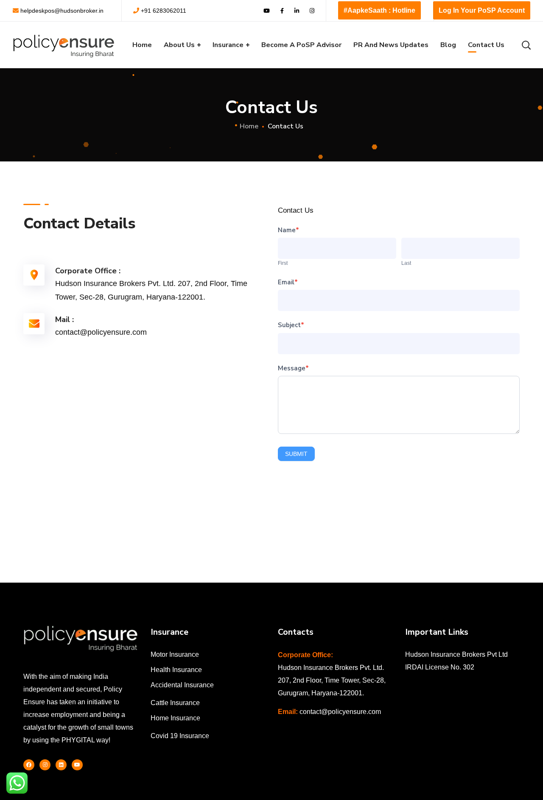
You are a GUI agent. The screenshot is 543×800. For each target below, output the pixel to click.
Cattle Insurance (175, 702)
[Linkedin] (61, 764)
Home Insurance (175, 718)
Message (293, 368)
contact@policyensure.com (340, 711)
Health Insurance (176, 669)
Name (288, 230)
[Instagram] (44, 764)
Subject (291, 325)
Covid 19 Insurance (180, 735)
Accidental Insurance (182, 685)
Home (249, 126)
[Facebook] (28, 764)
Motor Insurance (175, 654)
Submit (296, 453)
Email (288, 282)
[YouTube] (77, 764)
